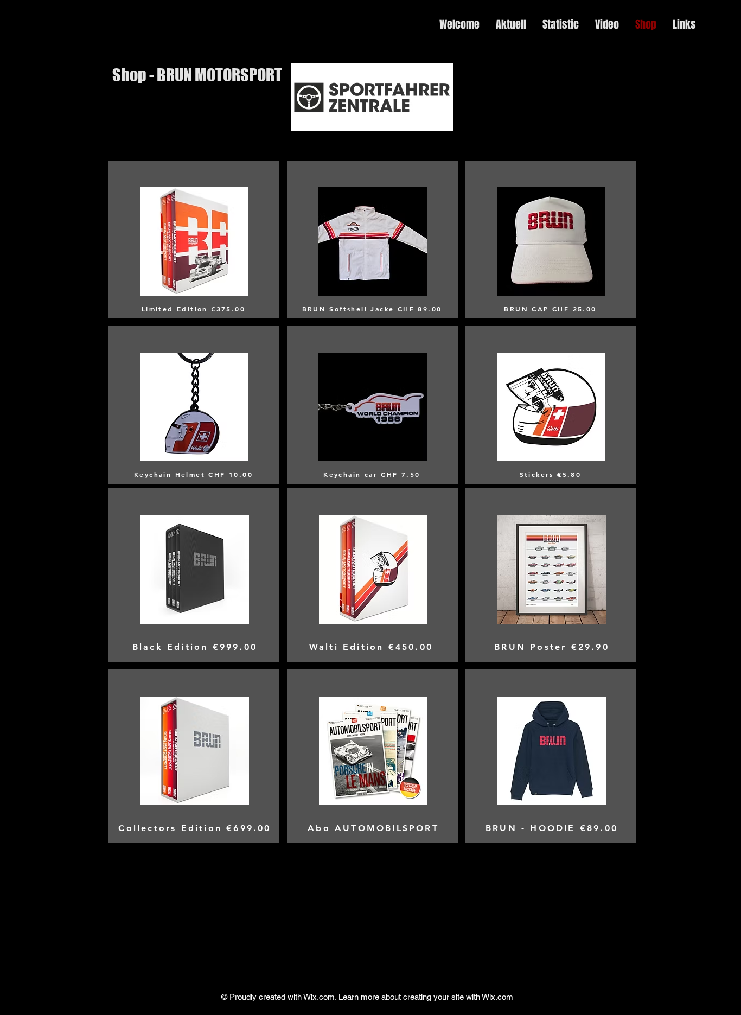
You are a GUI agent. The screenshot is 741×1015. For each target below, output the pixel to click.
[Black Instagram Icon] (719, 195)
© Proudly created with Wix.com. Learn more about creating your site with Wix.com (367, 996)
